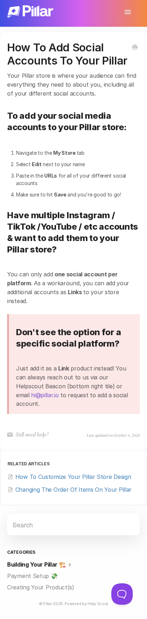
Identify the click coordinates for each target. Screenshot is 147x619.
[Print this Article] (135, 48)
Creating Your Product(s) (40, 587)
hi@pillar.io (45, 395)
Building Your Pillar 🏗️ (37, 564)
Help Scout (97, 604)
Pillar (47, 604)
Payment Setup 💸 (32, 575)
